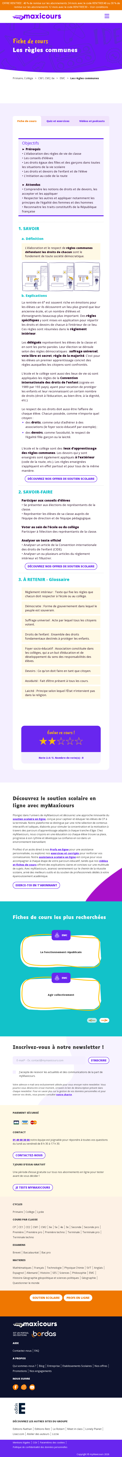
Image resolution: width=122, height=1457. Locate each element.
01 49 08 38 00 (21, 1140)
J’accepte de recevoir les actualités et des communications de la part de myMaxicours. (61, 1074)
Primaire (18, 78)
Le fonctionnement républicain (61, 952)
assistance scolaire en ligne (57, 857)
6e (53, 78)
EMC (62, 78)
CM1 (41, 78)
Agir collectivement (61, 995)
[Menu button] (107, 16)
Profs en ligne (59, 849)
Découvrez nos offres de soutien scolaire (61, 479)
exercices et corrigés (65, 853)
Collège (28, 78)
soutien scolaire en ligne (29, 819)
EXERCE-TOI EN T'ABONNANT (36, 885)
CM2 (47, 78)
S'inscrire (98, 1060)
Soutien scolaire (46, 1298)
